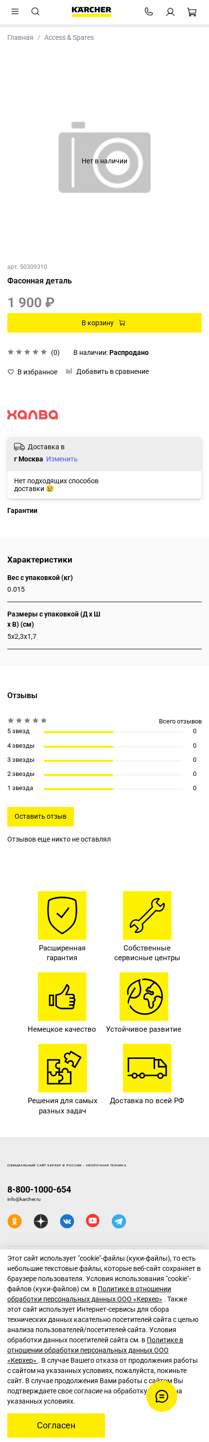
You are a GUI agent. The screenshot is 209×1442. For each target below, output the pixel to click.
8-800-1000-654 (39, 1189)
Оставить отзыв (41, 816)
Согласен (56, 1425)
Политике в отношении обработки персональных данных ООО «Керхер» (95, 1350)
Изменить (62, 459)
